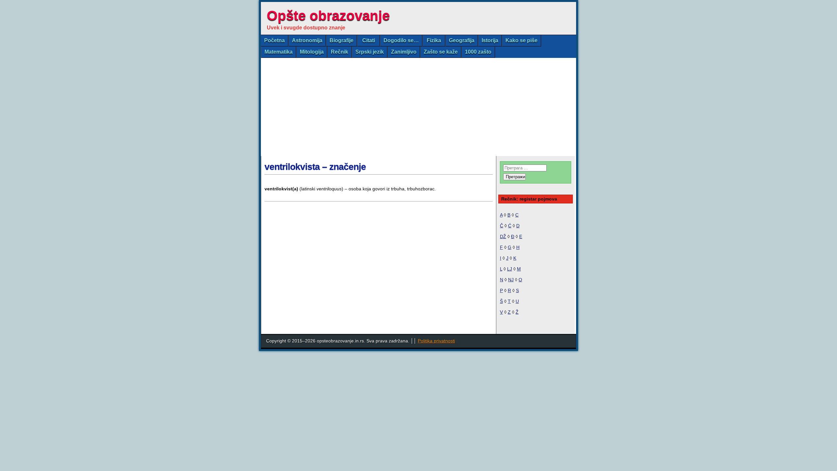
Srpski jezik (369, 52)
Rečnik (339, 52)
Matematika (279, 52)
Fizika (434, 40)
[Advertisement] (418, 107)
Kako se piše (521, 40)
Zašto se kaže (441, 52)
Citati (368, 40)
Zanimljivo (404, 52)
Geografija (461, 40)
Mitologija (312, 52)
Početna (274, 40)
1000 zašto (478, 52)
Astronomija (307, 40)
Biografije (341, 40)
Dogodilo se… (401, 40)
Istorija (490, 40)
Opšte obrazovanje (328, 15)
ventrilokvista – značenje (315, 167)
